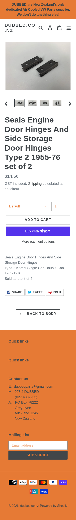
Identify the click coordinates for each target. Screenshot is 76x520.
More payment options (38, 241)
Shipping (35, 184)
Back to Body (41, 313)
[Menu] (68, 28)
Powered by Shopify (54, 505)
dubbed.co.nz (20, 28)
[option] (19, 103)
